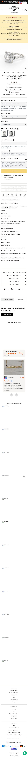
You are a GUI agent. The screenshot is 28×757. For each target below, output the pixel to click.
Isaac (12, 377)
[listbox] (14, 103)
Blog (14, 697)
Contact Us (13, 718)
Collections (14, 723)
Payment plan (14, 278)
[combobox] (14, 143)
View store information (8, 179)
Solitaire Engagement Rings (14, 732)
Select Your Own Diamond (14, 189)
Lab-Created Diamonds (14, 727)
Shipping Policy (14, 690)
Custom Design (13, 706)
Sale (14, 725)
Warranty (14, 709)
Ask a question (14, 284)
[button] (10, 390)
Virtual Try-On (14, 281)
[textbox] (10, 143)
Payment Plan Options (14, 713)
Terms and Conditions (14, 692)
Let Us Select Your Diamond (14, 186)
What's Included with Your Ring (14, 272)
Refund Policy (14, 688)
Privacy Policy (14, 695)
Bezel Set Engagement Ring (14, 730)
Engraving (4, 151)
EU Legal (14, 702)
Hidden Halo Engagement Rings (14, 734)
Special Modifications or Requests (9, 159)
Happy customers (14, 699)
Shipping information (14, 275)
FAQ (14, 711)
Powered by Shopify (14, 755)
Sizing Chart (14, 716)
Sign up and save (13, 738)
